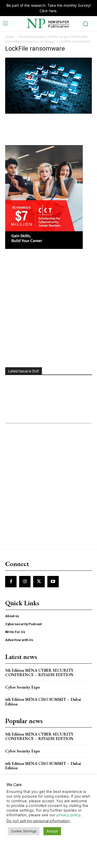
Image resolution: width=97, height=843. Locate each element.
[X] (38, 581)
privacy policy (68, 815)
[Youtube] (53, 581)
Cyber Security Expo (22, 687)
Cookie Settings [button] (23, 831)
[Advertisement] (48, 308)
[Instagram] (25, 581)
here (52, 11)
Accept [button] (52, 831)
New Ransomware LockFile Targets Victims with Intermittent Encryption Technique (46, 39)
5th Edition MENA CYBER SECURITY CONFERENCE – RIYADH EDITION (39, 673)
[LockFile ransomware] (48, 112)
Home (9, 37)
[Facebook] (11, 581)
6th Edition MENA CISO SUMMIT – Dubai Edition (43, 702)
